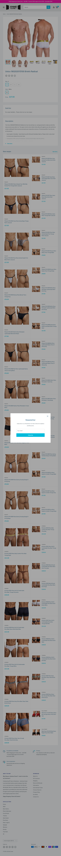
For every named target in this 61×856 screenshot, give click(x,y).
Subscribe (30, 435)
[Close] (47, 416)
